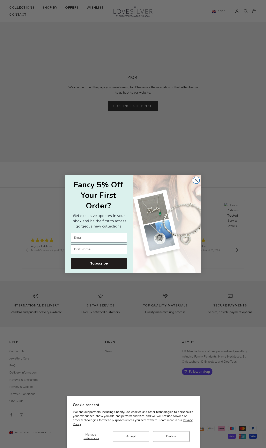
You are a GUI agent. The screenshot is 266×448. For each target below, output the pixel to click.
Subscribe (99, 263)
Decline (171, 436)
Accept (131, 436)
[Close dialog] (196, 180)
